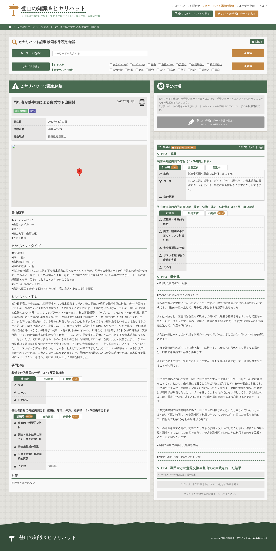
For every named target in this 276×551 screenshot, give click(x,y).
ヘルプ (263, 5)
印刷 (142, 102)
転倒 (193, 69)
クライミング (120, 64)
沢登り (182, 64)
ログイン (179, 5)
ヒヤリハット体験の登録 (219, 5)
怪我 (130, 69)
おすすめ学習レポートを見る (238, 13)
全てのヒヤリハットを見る (194, 13)
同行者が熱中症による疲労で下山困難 (77, 27)
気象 (141, 69)
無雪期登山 (198, 64)
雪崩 (217, 69)
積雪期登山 (216, 64)
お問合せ (195, 5)
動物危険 (118, 69)
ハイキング (139, 64)
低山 (153, 64)
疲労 (162, 69)
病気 (172, 69)
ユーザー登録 (247, 5)
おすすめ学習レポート (185, 147)
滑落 (151, 69)
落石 (183, 69)
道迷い (205, 69)
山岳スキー (167, 64)
